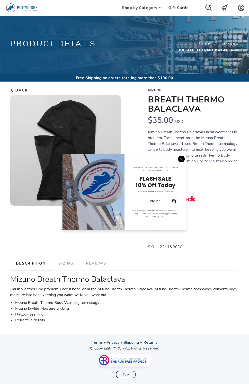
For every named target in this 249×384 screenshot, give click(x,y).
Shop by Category (139, 7)
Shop (205, 44)
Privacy (113, 342)
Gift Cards (178, 7)
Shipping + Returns (141, 342)
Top (126, 374)
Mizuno (230, 44)
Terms (97, 342)
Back (21, 90)
